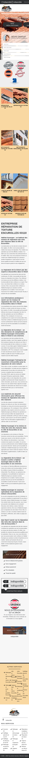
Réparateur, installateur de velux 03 (25, 731)
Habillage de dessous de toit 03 (6, 740)
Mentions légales (24, 755)
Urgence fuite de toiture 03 (24, 742)
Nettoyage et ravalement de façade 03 (15, 742)
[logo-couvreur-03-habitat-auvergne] (6, 8)
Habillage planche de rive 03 (6, 734)
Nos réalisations (12, 24)
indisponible (6, 2)
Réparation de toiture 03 (24, 736)
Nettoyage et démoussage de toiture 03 (15, 732)
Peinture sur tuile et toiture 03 (24, 748)
